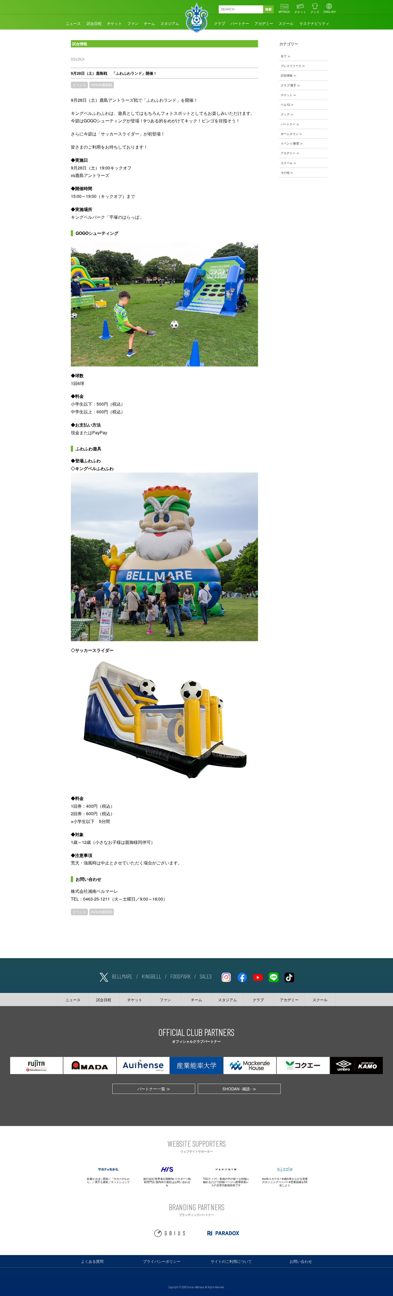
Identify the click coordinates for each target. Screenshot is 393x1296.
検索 (268, 9)
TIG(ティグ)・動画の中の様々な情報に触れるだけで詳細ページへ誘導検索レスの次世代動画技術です (226, 1182)
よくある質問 (92, 1261)
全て (284, 56)
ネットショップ (120, 1182)
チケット (300, 12)
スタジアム (169, 23)
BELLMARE (122, 976)
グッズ (314, 12)
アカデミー (264, 23)
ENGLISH (329, 12)
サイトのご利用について (231, 1261)
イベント (79, 84)
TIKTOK (289, 976)
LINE (273, 976)
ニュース (73, 23)
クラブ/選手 (288, 85)
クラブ (219, 23)
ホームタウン (289, 133)
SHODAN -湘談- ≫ (239, 1088)
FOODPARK (180, 976)
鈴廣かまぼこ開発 (97, 1179)
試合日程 (94, 23)
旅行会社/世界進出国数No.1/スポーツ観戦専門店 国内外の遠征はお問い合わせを (167, 1182)
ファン (132, 23)
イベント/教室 (290, 143)
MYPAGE (284, 12)
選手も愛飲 (101, 1182)
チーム (149, 23)
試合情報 (286, 75)
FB (242, 976)
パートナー (239, 23)
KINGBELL (151, 976)
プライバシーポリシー (161, 1261)
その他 (285, 172)
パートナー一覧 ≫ (153, 1088)
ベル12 (285, 104)
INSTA (226, 976)
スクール (286, 23)
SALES (206, 976)
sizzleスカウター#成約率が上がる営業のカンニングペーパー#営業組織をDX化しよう (285, 1182)
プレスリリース (291, 65)
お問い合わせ (301, 1261)
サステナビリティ (314, 23)
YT (257, 976)
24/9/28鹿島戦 (101, 84)
